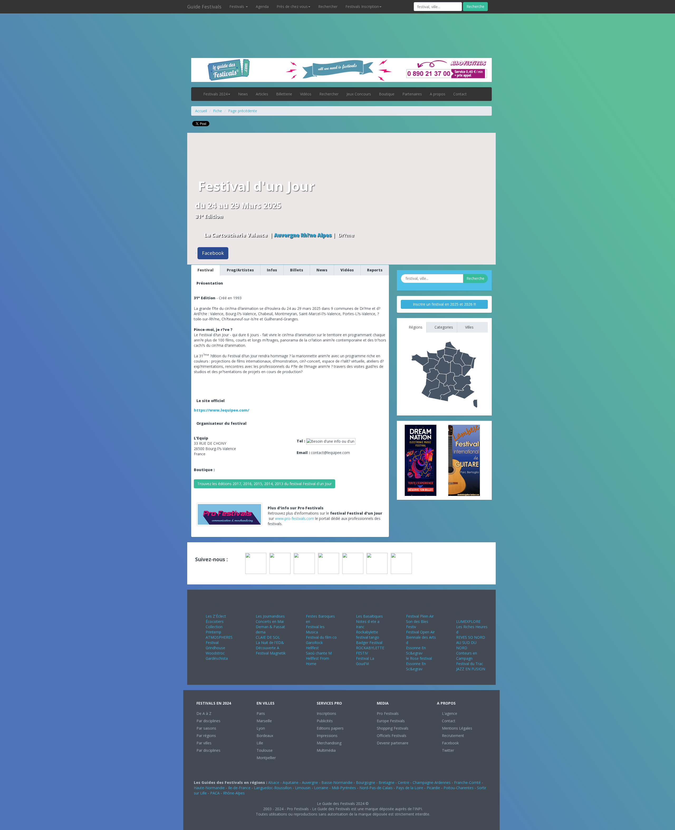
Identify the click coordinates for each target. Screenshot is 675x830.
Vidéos (305, 93)
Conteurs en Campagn (466, 656)
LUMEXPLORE (468, 621)
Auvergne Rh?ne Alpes (302, 235)
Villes (469, 327)
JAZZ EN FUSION (470, 668)
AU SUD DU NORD (466, 645)
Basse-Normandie (337, 782)
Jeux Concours (358, 93)
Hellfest (312, 647)
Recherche (475, 6)
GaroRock (314, 642)
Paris (261, 713)
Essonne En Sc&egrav (416, 650)
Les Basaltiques (369, 616)
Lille (260, 742)
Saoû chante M (319, 653)
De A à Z (203, 713)
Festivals (237, 6)
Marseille (264, 720)
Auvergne (310, 782)
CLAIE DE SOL (268, 637)
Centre (403, 782)
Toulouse (265, 750)
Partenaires (412, 93)
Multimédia (326, 750)
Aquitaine (290, 782)
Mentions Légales (456, 728)
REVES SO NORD (470, 637)
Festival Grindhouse (215, 645)
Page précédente (242, 110)
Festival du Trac (469, 663)
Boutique (386, 93)
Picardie (433, 787)
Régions (415, 327)
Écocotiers (215, 621)
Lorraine (321, 787)
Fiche (217, 110)
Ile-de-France (239, 787)
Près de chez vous (292, 6)
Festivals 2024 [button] (215, 93)
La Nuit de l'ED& (270, 642)
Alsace (273, 782)
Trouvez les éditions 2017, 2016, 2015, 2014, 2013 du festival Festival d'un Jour (264, 483)
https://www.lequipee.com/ (221, 410)
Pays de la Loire (409, 787)
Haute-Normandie (209, 787)
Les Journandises (270, 616)
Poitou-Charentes (458, 787)
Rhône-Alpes (234, 792)
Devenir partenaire (392, 742)
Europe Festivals (391, 720)
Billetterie (284, 93)
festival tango (367, 637)
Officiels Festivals (391, 735)
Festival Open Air (420, 631)
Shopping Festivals (392, 728)
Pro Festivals (388, 713)
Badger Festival (369, 642)
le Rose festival (419, 658)
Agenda (262, 6)
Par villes (203, 742)
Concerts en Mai (270, 621)
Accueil (201, 110)
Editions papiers (330, 728)
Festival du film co (321, 637)
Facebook (213, 253)
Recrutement (452, 735)
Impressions (327, 735)
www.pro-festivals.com (294, 518)
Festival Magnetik (271, 653)
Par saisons (206, 728)
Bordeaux (265, 735)
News (243, 93)
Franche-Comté (467, 782)
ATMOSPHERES (219, 637)
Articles (262, 93)
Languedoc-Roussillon (273, 787)
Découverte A (267, 647)
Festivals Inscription (362, 6)
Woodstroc (215, 653)
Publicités (325, 720)
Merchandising (329, 742)
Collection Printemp (214, 629)
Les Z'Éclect (216, 616)
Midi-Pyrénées (344, 787)
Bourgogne (365, 782)
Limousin (303, 787)
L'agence (449, 713)
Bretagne (386, 782)
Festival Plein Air (420, 616)
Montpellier (266, 757)
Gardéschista (217, 658)
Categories (443, 327)
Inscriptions (326, 713)
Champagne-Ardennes (432, 782)
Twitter (447, 750)
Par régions (206, 735)
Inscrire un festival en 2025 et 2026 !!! (444, 304)
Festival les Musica (315, 629)
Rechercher (328, 6)
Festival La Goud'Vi (365, 661)
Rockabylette (367, 631)
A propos (437, 93)
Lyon (261, 728)
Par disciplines (208, 720)
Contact (460, 93)
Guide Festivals (204, 6)
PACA (215, 792)
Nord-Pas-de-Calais (376, 787)
